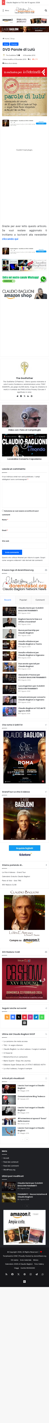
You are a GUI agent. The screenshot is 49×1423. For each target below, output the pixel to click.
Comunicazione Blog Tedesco (31, 1096)
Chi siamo (14, 1260)
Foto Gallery (39, 1264)
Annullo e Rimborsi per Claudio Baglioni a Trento (30, 642)
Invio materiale (25, 1260)
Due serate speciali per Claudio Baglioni (29, 665)
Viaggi (16, 1268)
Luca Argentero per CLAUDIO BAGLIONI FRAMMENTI (31, 687)
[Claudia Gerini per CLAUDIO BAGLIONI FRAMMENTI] (9, 611)
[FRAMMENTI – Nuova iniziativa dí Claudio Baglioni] (9, 1197)
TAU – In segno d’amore (13, 1045)
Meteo (35, 1260)
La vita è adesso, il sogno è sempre (18, 1069)
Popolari (23, 600)
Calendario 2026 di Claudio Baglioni (19, 1264)
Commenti (40, 600)
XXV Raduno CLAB (9, 885)
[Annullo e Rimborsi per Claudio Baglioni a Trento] (9, 645)
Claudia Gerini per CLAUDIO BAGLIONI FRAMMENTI (31, 609)
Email (5, 530)
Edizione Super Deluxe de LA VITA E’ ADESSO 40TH (24, 1065)
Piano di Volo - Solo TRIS (11, 881)
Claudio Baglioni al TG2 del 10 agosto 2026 (23, 3)
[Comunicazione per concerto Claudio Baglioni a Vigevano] (9, 700)
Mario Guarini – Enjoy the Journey (17, 1061)
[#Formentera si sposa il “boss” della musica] (9, 1121)
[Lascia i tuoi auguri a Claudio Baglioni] (9, 1088)
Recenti (7, 600)
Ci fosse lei (8, 1053)
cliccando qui (10, 238)
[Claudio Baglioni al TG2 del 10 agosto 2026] (9, 711)
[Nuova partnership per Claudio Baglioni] (9, 633)
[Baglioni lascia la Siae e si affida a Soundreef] (9, 622)
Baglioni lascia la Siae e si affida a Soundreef (30, 620)
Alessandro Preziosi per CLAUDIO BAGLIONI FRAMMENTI (32, 676)
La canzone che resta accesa (16, 1041)
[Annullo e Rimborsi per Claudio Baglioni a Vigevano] (9, 656)
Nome (5, 520)
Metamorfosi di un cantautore (16, 1057)
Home (6, 39)
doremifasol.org (40, 1256)
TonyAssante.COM (10, 1256)
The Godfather (11, 55)
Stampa (14, 44)
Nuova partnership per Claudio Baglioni (28, 631)
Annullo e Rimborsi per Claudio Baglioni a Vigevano (31, 653)
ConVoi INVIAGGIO (28, 1268)
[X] (24, 396)
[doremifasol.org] (24, 10)
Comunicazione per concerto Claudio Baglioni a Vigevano (31, 698)
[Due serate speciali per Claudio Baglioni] (9, 667)
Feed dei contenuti (10, 1162)
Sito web (5, 541)
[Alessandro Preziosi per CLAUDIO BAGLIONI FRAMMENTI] (9, 678)
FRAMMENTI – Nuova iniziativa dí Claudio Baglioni (32, 1195)
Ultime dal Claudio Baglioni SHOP (18, 1034)
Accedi (6, 1158)
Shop (13, 39)
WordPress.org (9, 1170)
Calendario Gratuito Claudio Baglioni (16, 876)
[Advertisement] (24, 195)
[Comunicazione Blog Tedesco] (9, 1100)
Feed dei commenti (11, 1166)
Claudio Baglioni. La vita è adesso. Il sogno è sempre (25, 1049)
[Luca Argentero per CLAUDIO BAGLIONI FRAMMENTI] (9, 689)
